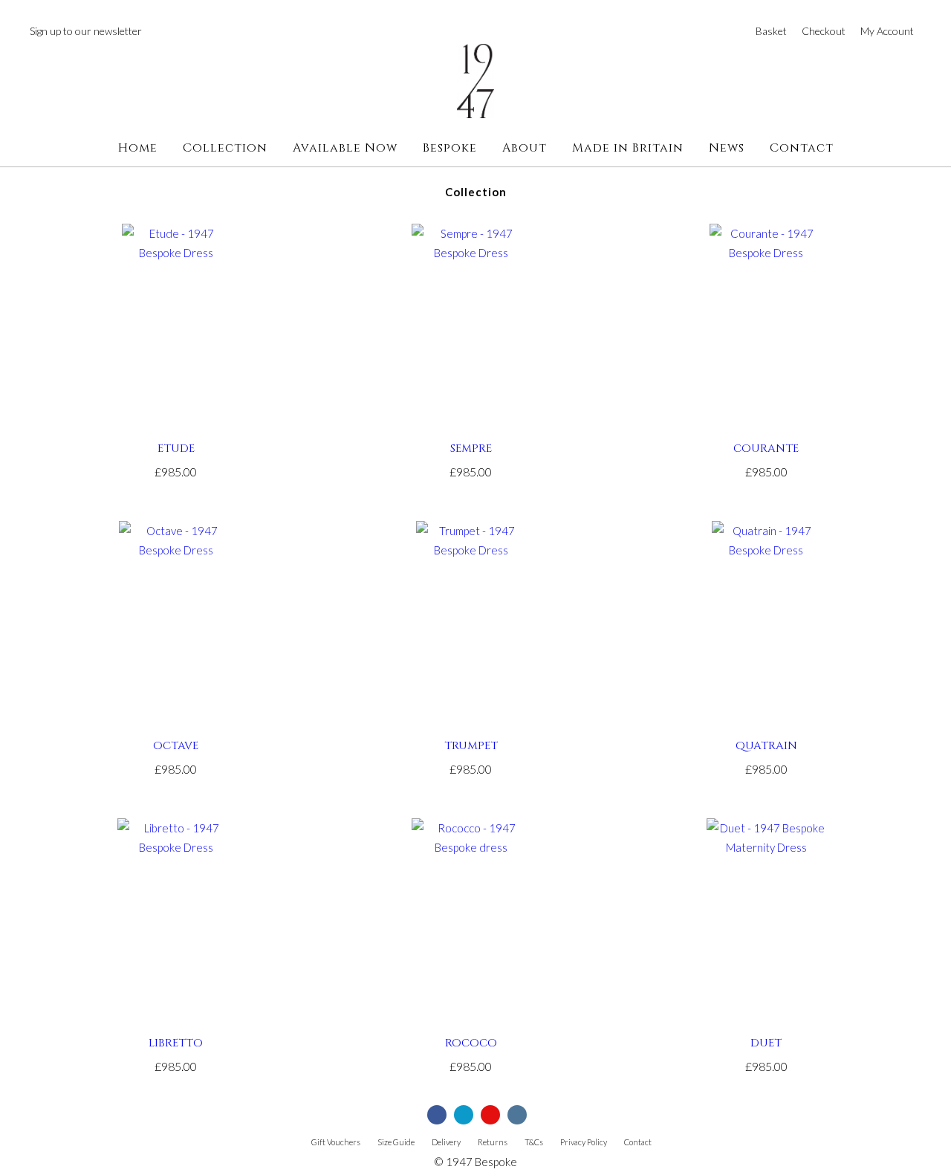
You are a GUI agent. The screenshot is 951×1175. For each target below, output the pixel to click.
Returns (492, 1142)
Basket (771, 31)
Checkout (823, 31)
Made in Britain (628, 148)
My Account (887, 31)
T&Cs (534, 1142)
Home (138, 148)
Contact (802, 148)
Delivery (446, 1142)
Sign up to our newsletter (86, 31)
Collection (225, 148)
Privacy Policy (583, 1142)
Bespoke (450, 148)
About (524, 148)
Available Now (345, 148)
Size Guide (396, 1142)
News (726, 148)
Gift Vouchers (335, 1142)
